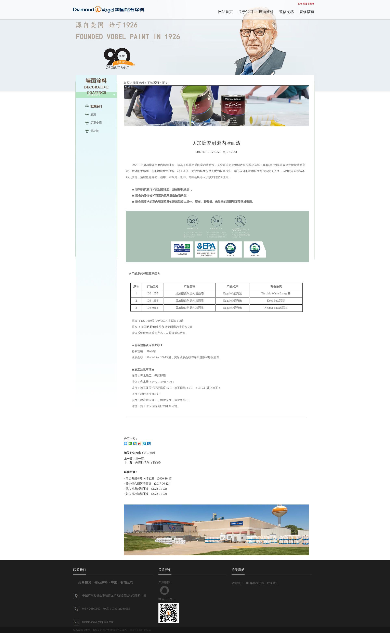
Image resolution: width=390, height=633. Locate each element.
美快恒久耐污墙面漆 (148, 462)
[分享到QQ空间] (135, 443)
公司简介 (237, 583)
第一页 (139, 458)
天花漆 (94, 130)
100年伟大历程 (255, 583)
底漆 (93, 114)
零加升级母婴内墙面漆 (140, 478)
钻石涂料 (152, 326)
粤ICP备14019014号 (140, 630)
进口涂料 (149, 452)
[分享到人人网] (149, 443)
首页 (127, 82)
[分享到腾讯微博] (144, 443)
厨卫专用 (96, 122)
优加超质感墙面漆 (137, 488)
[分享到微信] (130, 443)
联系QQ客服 (164, 590)
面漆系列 (96, 106)
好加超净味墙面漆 (137, 493)
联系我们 (272, 583)
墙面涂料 (138, 82)
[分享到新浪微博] (139, 443)
